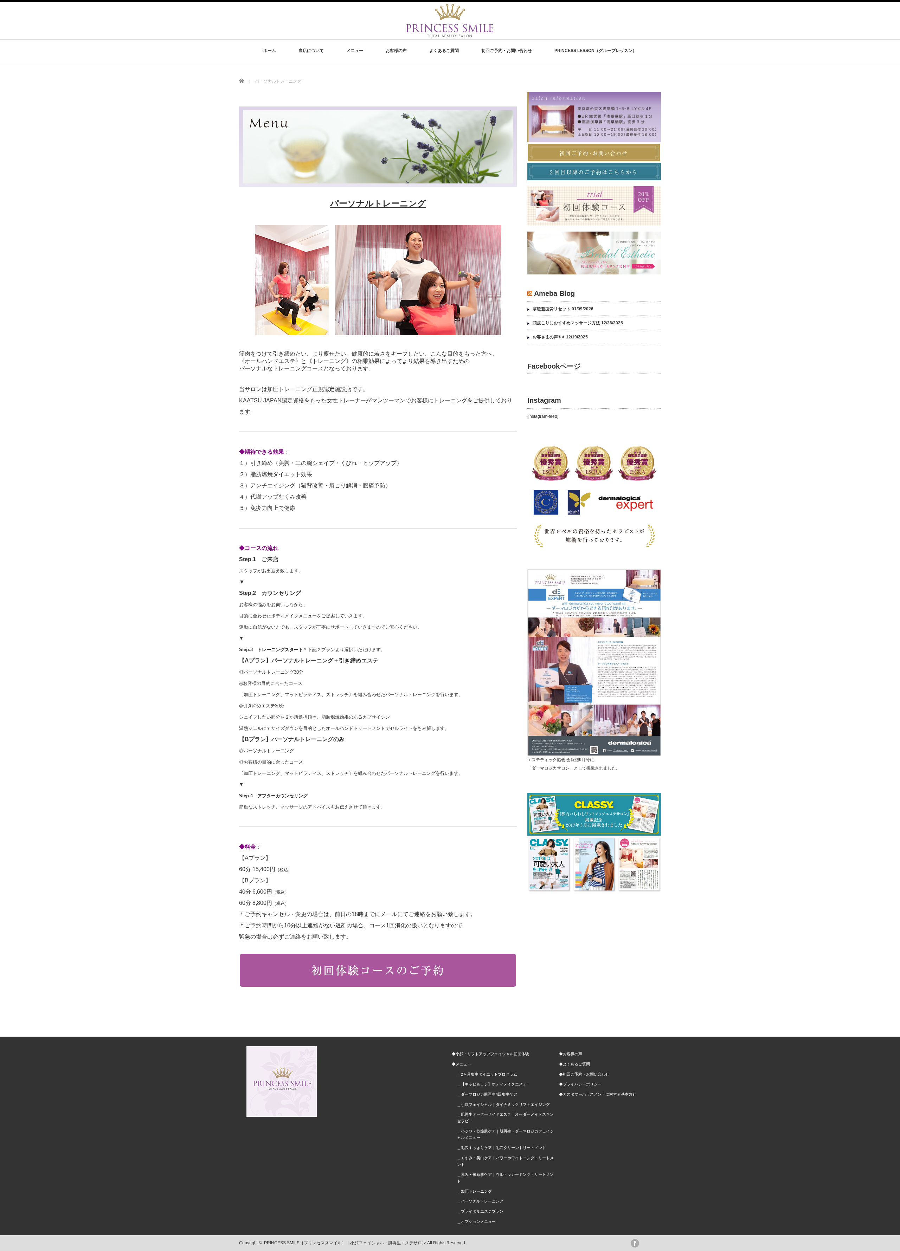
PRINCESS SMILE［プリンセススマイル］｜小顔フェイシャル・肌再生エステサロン (345, 1242)
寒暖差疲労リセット (552, 308)
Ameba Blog (554, 293)
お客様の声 (396, 50)
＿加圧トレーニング (474, 1191)
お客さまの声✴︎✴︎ (549, 337)
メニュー (354, 50)
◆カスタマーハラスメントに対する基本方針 (597, 1094)
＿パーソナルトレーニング (480, 1201)
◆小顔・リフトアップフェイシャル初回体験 (490, 1054)
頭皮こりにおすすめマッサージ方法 (566, 322)
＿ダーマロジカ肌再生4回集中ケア (487, 1094)
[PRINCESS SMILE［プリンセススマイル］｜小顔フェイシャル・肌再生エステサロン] (449, 33)
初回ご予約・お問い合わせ (506, 50)
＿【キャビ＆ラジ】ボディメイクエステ (492, 1084)
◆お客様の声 (570, 1054)
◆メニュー (461, 1064)
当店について (311, 50)
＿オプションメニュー (476, 1221)
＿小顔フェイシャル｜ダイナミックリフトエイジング (503, 1104)
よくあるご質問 (444, 50)
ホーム (269, 50)
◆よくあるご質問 (574, 1064)
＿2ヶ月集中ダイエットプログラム (487, 1074)
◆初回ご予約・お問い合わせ (584, 1074)
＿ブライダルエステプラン (480, 1211)
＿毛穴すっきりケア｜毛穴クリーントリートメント (501, 1148)
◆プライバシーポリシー (580, 1084)
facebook (635, 1243)
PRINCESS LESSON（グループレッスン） (595, 50)
